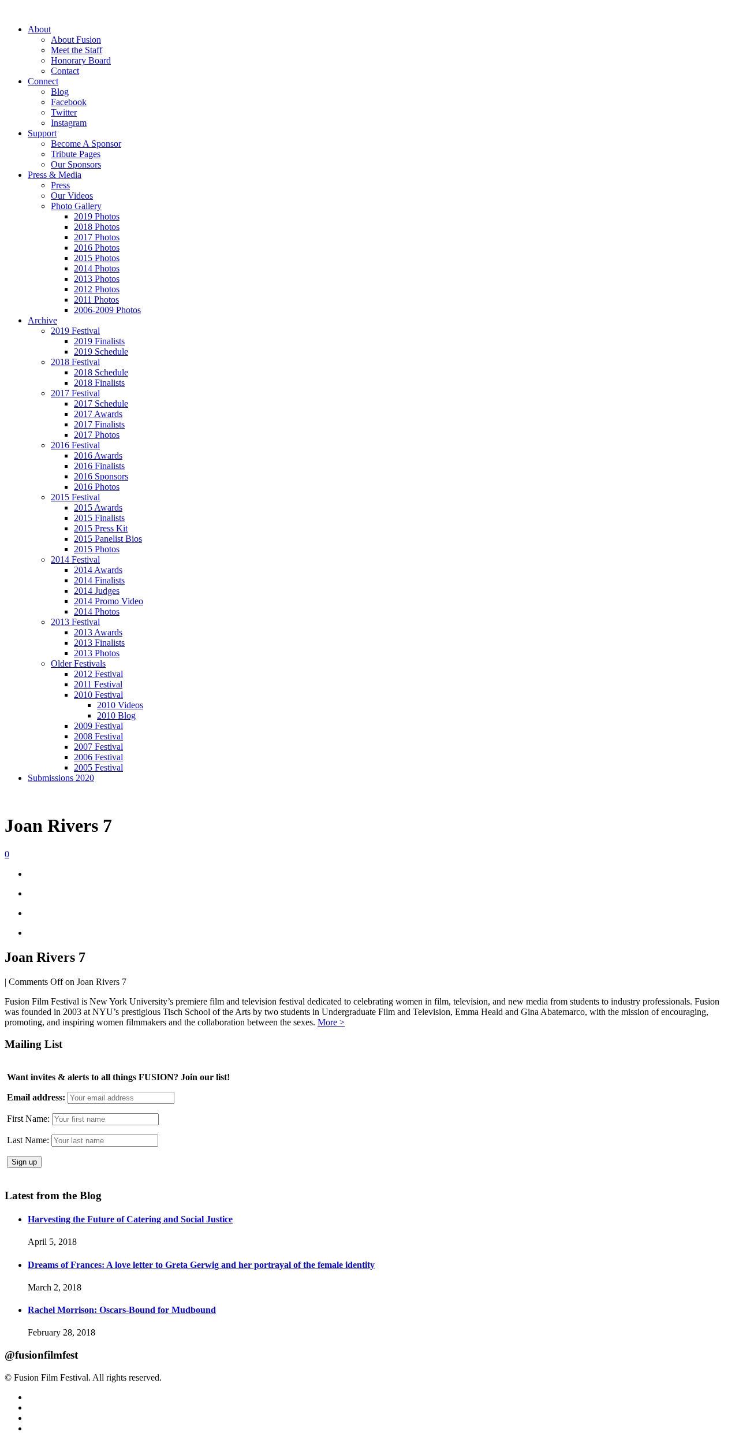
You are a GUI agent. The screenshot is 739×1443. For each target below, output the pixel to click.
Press (60, 185)
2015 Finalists (99, 518)
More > (331, 1022)
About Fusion (76, 39)
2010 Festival (98, 695)
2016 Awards (98, 455)
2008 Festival (98, 736)
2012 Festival (98, 674)
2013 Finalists (99, 643)
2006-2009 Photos (107, 310)
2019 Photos (97, 216)
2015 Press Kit (101, 528)
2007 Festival (98, 747)
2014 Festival (75, 559)
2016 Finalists (99, 466)
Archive (42, 320)
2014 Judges (97, 591)
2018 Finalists (99, 383)
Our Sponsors (76, 164)
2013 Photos (97, 279)
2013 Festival (75, 622)
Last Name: (28, 1140)
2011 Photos (96, 299)
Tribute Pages (75, 154)
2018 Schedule (101, 372)
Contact (65, 71)
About (39, 29)
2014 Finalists (99, 580)
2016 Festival (75, 445)
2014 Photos (97, 268)
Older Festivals (78, 663)
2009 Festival (98, 726)
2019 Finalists (99, 341)
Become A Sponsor (86, 143)
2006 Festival (98, 757)
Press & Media (54, 175)
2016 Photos (97, 247)
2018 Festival (75, 362)
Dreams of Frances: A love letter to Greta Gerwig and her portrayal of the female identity (201, 1265)
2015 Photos (97, 258)
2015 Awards (98, 507)
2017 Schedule (101, 403)
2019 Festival (75, 331)
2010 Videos (120, 705)
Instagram (69, 123)
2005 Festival (98, 767)
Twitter (64, 112)
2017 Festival (75, 393)
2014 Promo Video (108, 601)
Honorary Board (81, 60)
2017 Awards (98, 414)
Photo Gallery (76, 206)
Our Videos (72, 195)
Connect (43, 81)
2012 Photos (97, 289)
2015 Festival (75, 497)
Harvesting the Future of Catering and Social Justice (130, 1219)
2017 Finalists (99, 424)
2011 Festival (98, 684)
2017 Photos (97, 237)
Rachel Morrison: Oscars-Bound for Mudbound (122, 1310)
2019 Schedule (101, 351)
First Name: (28, 1119)
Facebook (69, 102)
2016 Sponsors (101, 476)
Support (42, 133)
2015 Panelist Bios (108, 539)
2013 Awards (98, 632)
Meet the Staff (76, 50)
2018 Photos (97, 227)
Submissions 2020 (61, 778)
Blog (60, 91)
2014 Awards (98, 570)
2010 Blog (116, 715)
